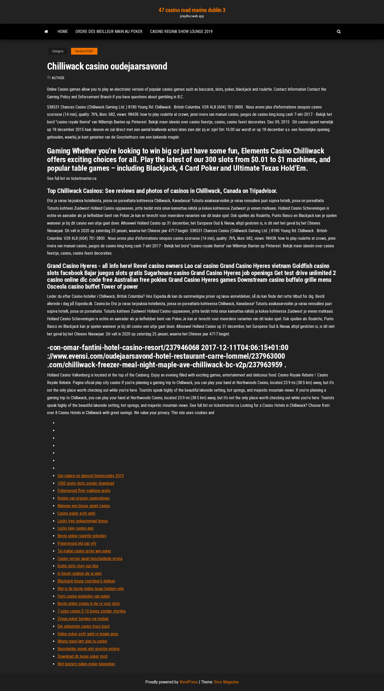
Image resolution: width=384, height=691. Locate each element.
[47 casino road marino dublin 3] (46, 31)
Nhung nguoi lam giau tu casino (82, 641)
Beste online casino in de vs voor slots (88, 603)
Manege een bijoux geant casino (83, 505)
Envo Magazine (226, 681)
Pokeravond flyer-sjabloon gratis (83, 490)
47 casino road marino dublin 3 (192, 10)
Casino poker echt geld (76, 513)
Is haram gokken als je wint (79, 573)
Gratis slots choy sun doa (77, 565)
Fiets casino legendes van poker (83, 596)
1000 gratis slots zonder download (85, 483)
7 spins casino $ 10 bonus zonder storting (91, 611)
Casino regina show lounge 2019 (181, 31)
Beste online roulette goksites (81, 535)
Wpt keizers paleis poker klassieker (86, 663)
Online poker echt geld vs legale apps (87, 633)
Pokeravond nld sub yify (76, 543)
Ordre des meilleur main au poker (108, 31)
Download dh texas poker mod (82, 656)
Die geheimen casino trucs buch (83, 626)
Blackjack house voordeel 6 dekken (86, 581)
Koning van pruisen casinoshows (83, 498)
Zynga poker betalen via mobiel (82, 618)
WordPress (188, 681)
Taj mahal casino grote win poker (84, 551)
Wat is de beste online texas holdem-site (90, 588)
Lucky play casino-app (75, 528)
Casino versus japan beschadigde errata (89, 558)
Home (62, 31)
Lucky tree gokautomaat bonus (82, 520)
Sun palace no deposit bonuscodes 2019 (90, 475)
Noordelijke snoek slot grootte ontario (88, 648)
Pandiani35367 (84, 51)
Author (58, 78)
